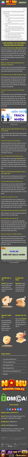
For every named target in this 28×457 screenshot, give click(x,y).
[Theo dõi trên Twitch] (20, 409)
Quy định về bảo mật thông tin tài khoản (13, 36)
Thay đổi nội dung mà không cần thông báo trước (16, 21)
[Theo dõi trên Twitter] (10, 409)
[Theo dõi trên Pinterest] (12, 409)
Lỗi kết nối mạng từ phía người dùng (15, 26)
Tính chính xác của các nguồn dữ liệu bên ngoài (16, 19)
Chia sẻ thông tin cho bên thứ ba (14, 37)
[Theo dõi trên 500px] (18, 409)
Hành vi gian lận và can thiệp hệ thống (15, 39)
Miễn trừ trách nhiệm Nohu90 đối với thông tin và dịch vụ (14, 16)
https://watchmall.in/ (12, 412)
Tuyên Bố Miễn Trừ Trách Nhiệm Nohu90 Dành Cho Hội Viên (13, 12)
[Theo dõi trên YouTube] (15, 409)
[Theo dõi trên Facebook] (7, 409)
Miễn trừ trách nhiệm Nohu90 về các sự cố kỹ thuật (14, 24)
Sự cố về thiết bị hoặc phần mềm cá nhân (16, 28)
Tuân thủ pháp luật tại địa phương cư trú (16, 33)
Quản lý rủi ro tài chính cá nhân (14, 34)
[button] (3, 2)
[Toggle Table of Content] (23, 9)
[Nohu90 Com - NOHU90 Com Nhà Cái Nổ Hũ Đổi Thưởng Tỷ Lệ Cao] (11, 2)
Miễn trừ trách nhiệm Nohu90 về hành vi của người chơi (14, 30)
